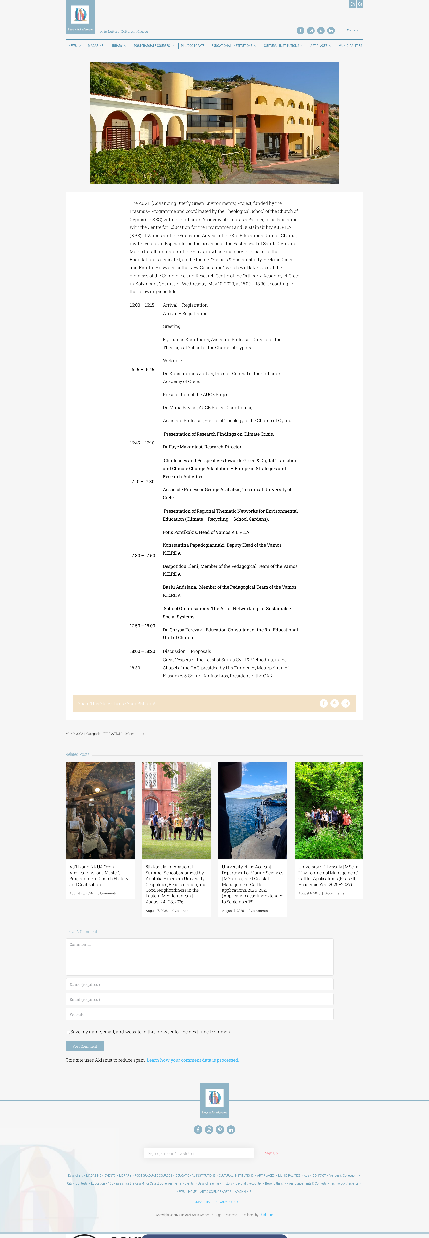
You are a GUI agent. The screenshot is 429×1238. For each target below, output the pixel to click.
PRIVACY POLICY (226, 1202)
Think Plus (266, 1215)
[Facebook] (323, 703)
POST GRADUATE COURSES (153, 1175)
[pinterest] (321, 30)
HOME (192, 1192)
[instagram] (311, 30)
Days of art (75, 1175)
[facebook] (300, 30)
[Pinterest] (334, 703)
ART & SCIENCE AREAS (215, 1192)
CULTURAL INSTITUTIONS (236, 1175)
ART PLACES (266, 1175)
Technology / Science (344, 1183)
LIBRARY (125, 1175)
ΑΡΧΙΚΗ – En (244, 1192)
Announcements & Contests (308, 1183)
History (227, 1183)
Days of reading (208, 1183)
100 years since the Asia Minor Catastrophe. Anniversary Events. (151, 1183)
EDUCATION (112, 733)
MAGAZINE (93, 1175)
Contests (82, 1183)
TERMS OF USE (201, 1202)
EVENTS (110, 1175)
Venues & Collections (343, 1175)
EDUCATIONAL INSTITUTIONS (195, 1175)
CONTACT (319, 1175)
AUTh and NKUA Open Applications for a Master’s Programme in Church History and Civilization (98, 875)
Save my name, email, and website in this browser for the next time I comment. (152, 1032)
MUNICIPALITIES (289, 1175)
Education (98, 1183)
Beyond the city (275, 1183)
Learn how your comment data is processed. (193, 1060)
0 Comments (134, 733)
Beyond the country (249, 1183)
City (69, 1183)
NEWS (180, 1192)
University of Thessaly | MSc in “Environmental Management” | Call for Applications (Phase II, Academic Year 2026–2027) (328, 875)
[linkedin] (331, 30)
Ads (306, 1175)
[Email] (345, 703)
